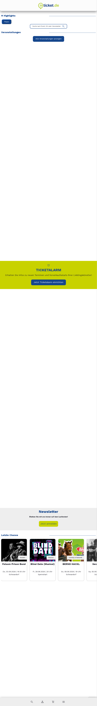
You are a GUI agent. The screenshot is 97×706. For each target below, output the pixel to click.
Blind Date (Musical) (43, 564)
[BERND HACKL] (71, 552)
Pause (6, 22)
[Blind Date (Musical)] (42, 552)
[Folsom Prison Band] (14, 552)
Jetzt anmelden (48, 523)
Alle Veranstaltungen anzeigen (48, 39)
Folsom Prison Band (14, 564)
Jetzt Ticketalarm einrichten (48, 282)
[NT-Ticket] (48, 6)
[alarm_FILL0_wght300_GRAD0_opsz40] (48, 265)
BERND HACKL (71, 564)
